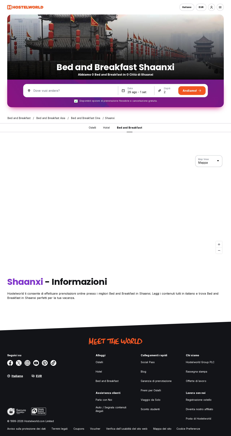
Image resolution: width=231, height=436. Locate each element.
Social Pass (148, 362)
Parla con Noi (104, 399)
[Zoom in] (219, 244)
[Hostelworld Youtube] (36, 363)
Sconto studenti (150, 409)
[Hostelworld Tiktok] (53, 363)
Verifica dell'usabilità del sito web (126, 428)
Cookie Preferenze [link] (188, 428)
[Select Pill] (211, 7)
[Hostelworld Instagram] (27, 363)
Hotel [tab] (106, 127)
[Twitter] (19, 363)
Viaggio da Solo (151, 399)
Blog (143, 371)
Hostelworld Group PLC (200, 362)
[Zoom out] (219, 250)
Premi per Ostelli (151, 390)
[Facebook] (10, 363)
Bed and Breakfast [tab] (129, 127)
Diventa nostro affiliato (199, 409)
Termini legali (59, 428)
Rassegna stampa (196, 371)
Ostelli (99, 362)
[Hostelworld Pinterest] (45, 363)
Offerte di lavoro (196, 380)
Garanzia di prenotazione (156, 380)
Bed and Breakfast (107, 380)
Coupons (78, 428)
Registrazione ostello (199, 399)
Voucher (95, 428)
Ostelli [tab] (92, 127)
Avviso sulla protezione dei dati (26, 428)
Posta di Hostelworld (198, 418)
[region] (115, 204)
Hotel (99, 371)
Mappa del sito (162, 428)
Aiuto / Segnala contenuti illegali (111, 409)
